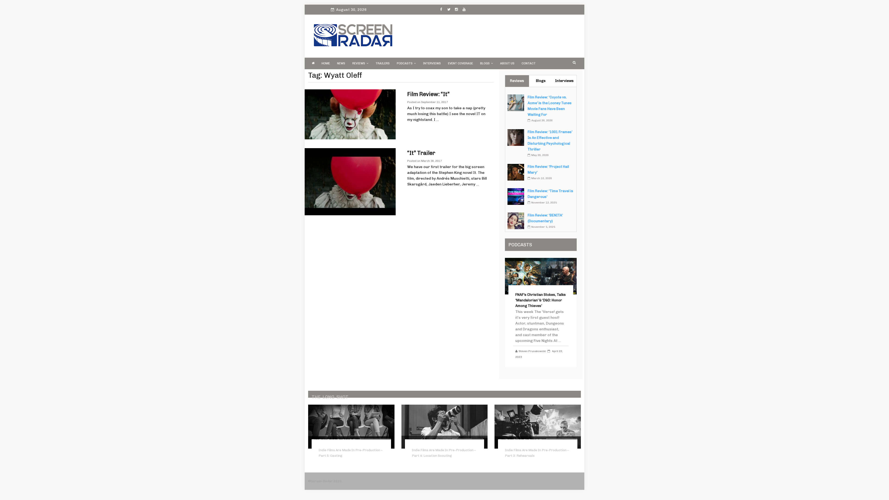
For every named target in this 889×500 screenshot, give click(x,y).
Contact (529, 63)
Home (326, 63)
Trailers (383, 63)
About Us (507, 63)
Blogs (485, 63)
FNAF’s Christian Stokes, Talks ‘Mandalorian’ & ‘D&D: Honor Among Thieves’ (540, 300)
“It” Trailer (421, 153)
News (341, 63)
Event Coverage (460, 63)
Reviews (358, 63)
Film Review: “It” (428, 94)
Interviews (432, 63)
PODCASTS (405, 63)
